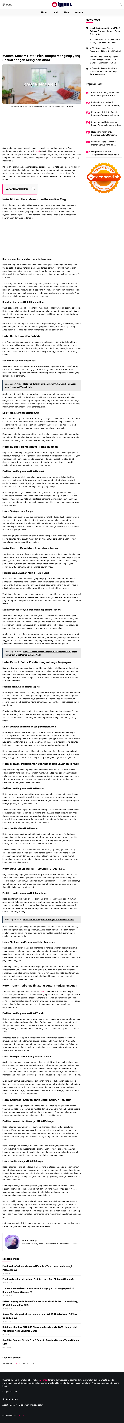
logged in (16, 1363)
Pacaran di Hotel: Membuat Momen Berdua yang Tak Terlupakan (103, 144)
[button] (121, 4)
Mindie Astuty (29, 1240)
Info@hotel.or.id (9, 1391)
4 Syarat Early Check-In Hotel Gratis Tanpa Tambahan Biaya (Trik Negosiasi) (103, 71)
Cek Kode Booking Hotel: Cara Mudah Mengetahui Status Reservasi (105, 95)
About (67, 12)
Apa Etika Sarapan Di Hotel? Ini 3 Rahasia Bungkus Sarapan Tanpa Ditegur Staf (105, 31)
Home (44, 12)
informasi (43, 1380)
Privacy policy (36, 1405)
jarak (42, 991)
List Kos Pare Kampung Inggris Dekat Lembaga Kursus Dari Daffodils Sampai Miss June (104, 59)
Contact (79, 12)
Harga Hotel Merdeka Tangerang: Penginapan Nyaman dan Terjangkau (106, 154)
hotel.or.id (20, 1415)
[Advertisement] (41, 36)
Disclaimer (24, 1405)
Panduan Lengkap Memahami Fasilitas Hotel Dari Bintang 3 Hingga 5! (38, 1279)
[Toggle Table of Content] (32, 189)
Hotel (55, 12)
